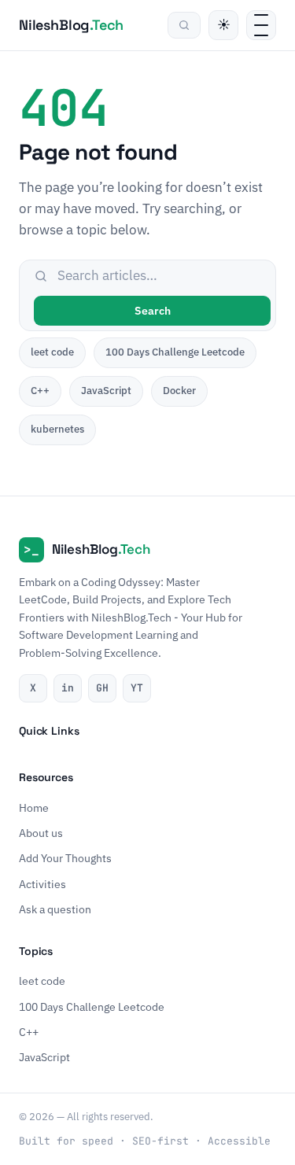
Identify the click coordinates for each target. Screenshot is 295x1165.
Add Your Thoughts (65, 858)
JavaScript (106, 390)
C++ (40, 390)
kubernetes (57, 429)
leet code (52, 352)
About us (41, 833)
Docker (179, 390)
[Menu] (261, 25)
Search (153, 311)
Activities (42, 883)
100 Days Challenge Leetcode (175, 352)
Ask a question (55, 909)
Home (34, 807)
